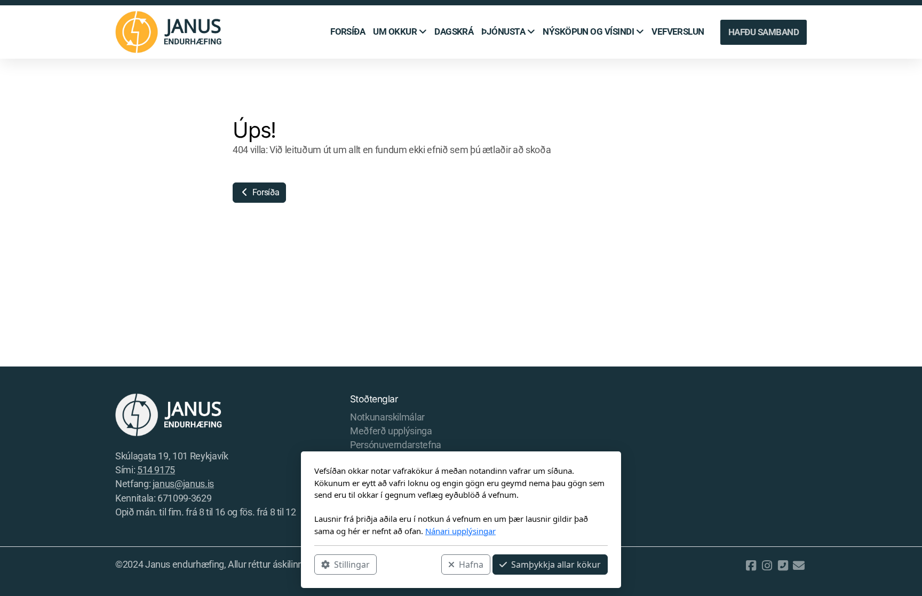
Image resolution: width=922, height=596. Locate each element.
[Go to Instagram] (767, 566)
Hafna (471, 564)
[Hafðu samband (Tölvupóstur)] (799, 566)
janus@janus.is (183, 484)
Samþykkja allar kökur (556, 564)
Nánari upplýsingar (460, 531)
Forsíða (264, 192)
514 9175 (156, 470)
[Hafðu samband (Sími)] (783, 566)
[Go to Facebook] (751, 566)
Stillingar (352, 564)
